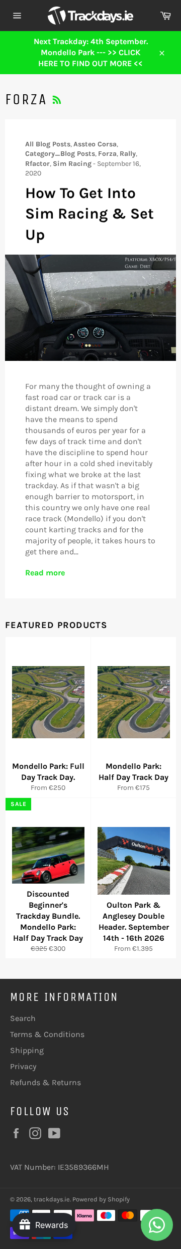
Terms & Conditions (47, 1034)
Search (23, 1018)
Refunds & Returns (45, 1082)
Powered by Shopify (101, 1199)
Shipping (27, 1050)
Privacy (23, 1066)
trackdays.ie (52, 1199)
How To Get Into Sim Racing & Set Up (89, 214)
